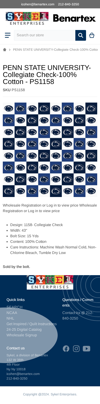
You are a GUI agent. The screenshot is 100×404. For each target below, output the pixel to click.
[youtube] (86, 349)
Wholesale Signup (22, 335)
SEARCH (15, 307)
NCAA (12, 313)
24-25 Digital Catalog (24, 329)
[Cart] (92, 35)
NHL (10, 318)
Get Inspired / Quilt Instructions (32, 324)
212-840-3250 (68, 4)
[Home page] (5, 50)
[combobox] (44, 35)
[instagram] (76, 349)
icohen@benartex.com (37, 4)
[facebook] (66, 349)
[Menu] (8, 35)
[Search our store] (80, 35)
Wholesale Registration (22, 205)
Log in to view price (62, 205)
